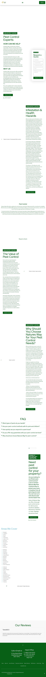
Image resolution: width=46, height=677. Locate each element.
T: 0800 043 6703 (29, 652)
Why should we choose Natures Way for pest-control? (20, 436)
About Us (6, 663)
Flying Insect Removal (19, 663)
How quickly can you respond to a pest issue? (17, 429)
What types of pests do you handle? (14, 423)
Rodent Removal (27, 663)
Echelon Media (15, 673)
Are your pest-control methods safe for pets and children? (21, 426)
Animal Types (39, 663)
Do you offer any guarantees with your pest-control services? (22, 433)
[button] (23, 2)
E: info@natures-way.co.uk (29, 656)
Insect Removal (11, 663)
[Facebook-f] (44, 673)
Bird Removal (33, 663)
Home (3, 663)
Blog (43, 663)
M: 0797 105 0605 (29, 654)
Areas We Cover (23, 665)
